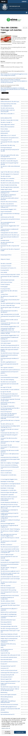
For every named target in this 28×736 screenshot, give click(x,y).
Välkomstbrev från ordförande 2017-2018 (10, 655)
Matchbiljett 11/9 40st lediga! (7, 488)
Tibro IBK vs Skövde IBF (6, 263)
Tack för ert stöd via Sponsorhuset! (9, 670)
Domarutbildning (4, 712)
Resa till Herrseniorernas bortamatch (9, 704)
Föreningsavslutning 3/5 (6, 147)
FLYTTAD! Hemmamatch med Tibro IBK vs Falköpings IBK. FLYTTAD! (10, 408)
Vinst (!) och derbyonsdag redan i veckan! (10, 274)
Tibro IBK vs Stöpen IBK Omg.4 (8, 305)
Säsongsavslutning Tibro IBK (7, 674)
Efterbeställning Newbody (7, 696)
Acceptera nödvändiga (7, 732)
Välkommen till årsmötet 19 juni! (8, 620)
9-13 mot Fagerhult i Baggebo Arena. (9, 479)
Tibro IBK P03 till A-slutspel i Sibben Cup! (10, 687)
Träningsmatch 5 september (7, 494)
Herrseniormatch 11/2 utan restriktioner (10, 389)
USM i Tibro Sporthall (5, 585)
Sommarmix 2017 (5, 668)
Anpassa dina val (6, 728)
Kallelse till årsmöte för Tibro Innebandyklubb (7, 499)
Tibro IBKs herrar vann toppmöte (8, 381)
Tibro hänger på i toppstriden (7, 406)
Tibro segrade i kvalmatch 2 (7, 367)
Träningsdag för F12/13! (6, 140)
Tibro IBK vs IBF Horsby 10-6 (7, 424)
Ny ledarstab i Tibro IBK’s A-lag (8, 145)
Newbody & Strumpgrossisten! (8, 587)
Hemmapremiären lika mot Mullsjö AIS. (10, 457)
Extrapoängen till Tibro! (6, 255)
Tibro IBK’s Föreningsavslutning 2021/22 (10, 345)
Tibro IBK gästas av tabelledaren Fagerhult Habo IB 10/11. (8, 195)
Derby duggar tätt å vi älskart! (7, 124)
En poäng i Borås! (5, 270)
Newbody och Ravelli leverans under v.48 (10, 636)
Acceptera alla (19, 732)
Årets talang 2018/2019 (6, 622)
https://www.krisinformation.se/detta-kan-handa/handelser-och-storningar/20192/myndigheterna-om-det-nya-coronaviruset (14, 81)
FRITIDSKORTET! (4, 133)
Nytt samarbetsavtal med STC (8, 714)
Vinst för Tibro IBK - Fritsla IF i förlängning (10, 529)
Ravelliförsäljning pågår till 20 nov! (9, 706)
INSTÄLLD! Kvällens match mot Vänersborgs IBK (8, 110)
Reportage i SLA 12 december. (8, 178)
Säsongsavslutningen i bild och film (9, 626)
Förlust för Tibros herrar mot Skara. (9, 201)
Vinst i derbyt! (4, 272)
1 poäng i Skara (4, 294)
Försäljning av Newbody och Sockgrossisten (7, 598)
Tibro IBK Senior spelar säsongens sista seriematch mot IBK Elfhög (10, 573)
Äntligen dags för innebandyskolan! (9, 638)
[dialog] (14, 725)
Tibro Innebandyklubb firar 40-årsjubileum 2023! (8, 223)
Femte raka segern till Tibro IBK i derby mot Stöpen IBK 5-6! (10, 155)
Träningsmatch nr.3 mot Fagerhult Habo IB (10, 483)
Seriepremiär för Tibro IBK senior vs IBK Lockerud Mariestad (10, 323)
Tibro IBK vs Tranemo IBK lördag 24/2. (9, 161)
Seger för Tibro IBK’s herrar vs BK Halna (10, 172)
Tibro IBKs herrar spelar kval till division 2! (10, 369)
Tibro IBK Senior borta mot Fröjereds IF (10, 546)
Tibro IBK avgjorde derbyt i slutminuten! (10, 187)
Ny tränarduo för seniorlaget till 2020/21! (10, 562)
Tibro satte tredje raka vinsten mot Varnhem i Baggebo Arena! (9, 535)
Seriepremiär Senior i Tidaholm (8, 603)
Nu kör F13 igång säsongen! (7, 554)
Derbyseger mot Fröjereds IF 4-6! (8, 158)
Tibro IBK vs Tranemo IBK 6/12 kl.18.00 (9, 120)
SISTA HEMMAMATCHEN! (6, 106)
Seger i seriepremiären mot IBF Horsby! (10, 549)
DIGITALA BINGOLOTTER (6, 118)
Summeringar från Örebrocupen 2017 (9, 672)
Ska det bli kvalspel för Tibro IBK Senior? (10, 576)
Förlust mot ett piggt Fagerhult (7, 523)
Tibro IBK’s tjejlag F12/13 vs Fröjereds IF (10, 174)
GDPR (2, 647)
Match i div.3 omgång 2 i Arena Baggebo (10, 463)
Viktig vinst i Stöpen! (5, 259)
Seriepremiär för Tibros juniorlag (8, 590)
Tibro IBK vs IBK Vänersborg (7, 180)
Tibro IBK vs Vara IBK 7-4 (6, 122)
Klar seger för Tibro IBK (6, 387)
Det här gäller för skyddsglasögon (9, 614)
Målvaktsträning (4, 699)
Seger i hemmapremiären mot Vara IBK (10, 314)
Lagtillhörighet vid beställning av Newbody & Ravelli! (8, 701)
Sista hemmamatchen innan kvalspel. (9, 377)
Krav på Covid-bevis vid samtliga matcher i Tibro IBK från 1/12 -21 (10, 426)
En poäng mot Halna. (5, 288)
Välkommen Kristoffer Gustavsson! (9, 496)
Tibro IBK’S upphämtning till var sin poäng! (10, 303)
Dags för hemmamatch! (6, 211)
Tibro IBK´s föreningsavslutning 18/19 (9, 628)
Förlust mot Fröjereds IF (6, 411)
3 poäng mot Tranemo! (6, 265)
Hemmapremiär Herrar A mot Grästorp (10, 595)
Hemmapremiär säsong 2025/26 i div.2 (10, 137)
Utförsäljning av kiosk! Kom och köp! (9, 504)
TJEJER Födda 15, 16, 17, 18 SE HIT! (8, 135)
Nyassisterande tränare (6, 659)
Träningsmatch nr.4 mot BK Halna (8, 475)
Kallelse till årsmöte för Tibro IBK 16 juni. (10, 101)
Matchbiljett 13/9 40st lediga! (7, 481)
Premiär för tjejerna (5, 284)
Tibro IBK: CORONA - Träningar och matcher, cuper (11, 30)
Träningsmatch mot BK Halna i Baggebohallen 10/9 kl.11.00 (8, 329)
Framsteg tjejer (4, 286)
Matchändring (4, 692)
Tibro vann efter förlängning (7, 379)
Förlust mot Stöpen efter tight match (9, 492)
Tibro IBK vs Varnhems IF (6, 544)
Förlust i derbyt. (4, 129)
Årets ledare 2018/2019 (6, 624)
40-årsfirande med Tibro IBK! (7, 217)
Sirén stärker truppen (6, 343)
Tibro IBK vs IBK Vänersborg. (7, 108)
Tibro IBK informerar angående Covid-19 (10, 571)
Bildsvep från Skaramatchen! (7, 126)
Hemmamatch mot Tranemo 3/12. (8, 268)
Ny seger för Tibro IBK (6, 391)
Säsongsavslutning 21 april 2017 (8, 666)
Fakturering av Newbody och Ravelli (9, 634)
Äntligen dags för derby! (6, 189)
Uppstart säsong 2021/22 (6, 470)
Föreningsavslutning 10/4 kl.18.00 (8, 103)
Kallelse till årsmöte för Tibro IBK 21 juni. (10, 235)
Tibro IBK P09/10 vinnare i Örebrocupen (10, 353)
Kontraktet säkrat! (5, 240)
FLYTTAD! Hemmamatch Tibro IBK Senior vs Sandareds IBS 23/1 (10, 396)
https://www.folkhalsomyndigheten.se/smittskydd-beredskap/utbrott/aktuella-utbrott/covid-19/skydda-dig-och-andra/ (14, 89)
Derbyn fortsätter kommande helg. (9, 185)
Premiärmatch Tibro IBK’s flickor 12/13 (9, 433)
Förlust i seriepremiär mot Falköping (9, 465)
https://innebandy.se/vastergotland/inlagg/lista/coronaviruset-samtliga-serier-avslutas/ (14, 74)
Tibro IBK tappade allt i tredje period (9, 394)
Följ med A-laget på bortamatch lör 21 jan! (10, 681)
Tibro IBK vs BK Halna (6, 176)
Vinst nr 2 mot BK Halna (6, 472)
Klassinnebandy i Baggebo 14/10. (8, 209)
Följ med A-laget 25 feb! (6, 679)
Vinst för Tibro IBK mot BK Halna (8, 486)
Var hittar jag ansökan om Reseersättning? (7, 650)
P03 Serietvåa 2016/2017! (6, 677)
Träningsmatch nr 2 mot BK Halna (8, 490)
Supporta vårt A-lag (5, 653)
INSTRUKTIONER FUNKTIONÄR (7, 280)
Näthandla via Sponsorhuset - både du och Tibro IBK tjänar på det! (10, 689)
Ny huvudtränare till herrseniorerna (9, 661)
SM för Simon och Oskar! (6, 282)
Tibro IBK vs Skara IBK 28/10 (7, 204)
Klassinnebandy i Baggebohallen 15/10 (10, 326)
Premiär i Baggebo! (5, 560)
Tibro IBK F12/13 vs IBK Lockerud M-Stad (10, 183)
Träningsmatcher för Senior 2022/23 (9, 341)
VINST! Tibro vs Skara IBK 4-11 (7, 113)
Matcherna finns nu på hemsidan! (9, 612)
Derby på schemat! (5, 131)
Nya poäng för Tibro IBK (6, 445)
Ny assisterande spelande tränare (9, 657)
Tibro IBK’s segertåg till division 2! (8, 362)
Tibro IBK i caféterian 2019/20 (7, 601)
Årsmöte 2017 (4, 664)
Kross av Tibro (4, 375)
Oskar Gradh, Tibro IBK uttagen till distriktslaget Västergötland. (8, 414)
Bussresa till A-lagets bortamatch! (8, 694)
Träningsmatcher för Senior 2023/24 (9, 232)
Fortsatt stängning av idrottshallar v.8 (9, 502)
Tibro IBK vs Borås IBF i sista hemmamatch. (7, 243)
